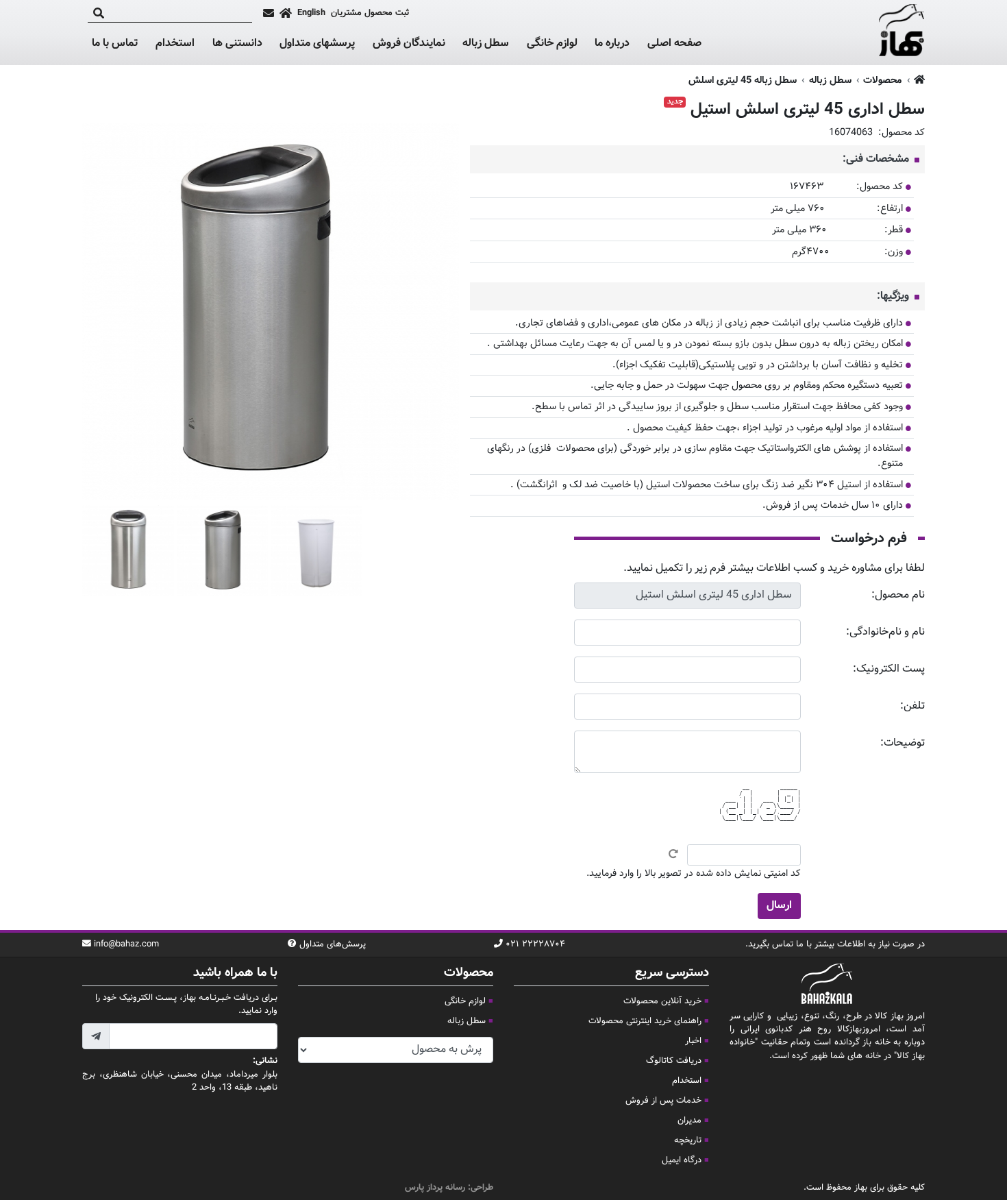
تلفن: (912, 706)
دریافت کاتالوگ (673, 1061)
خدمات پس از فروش (663, 1100)
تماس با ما (115, 44)
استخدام (175, 43)
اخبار (693, 1041)
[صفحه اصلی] (285, 13)
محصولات (882, 80)
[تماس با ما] (268, 13)
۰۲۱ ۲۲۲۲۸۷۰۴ (535, 944)
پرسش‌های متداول (332, 944)
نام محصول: (898, 595)
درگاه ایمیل (681, 1160)
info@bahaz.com (126, 944)
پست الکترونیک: (889, 669)
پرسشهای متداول (317, 43)
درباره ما (612, 43)
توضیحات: (902, 743)
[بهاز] (902, 33)
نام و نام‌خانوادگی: (885, 632)
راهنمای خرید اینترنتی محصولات (644, 1021)
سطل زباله (485, 44)
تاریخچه (687, 1140)
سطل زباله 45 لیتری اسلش (742, 80)
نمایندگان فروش (409, 43)
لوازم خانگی (552, 44)
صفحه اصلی (674, 43)
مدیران (689, 1120)
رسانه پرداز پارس (435, 1188)
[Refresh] (673, 854)
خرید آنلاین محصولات (662, 1001)
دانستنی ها (237, 44)
